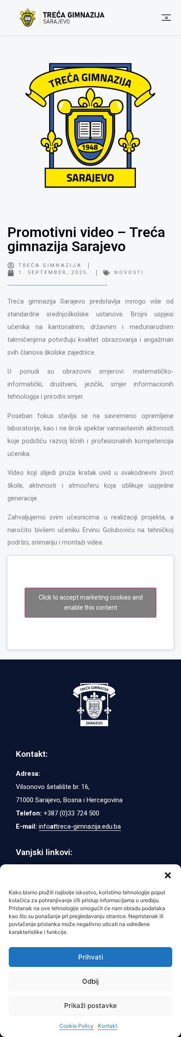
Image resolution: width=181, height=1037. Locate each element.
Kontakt (107, 1025)
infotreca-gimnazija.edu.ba (80, 826)
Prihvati (90, 957)
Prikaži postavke (90, 1005)
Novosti (129, 272)
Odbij (90, 981)
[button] (167, 875)
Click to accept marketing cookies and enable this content (91, 602)
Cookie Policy (76, 1025)
